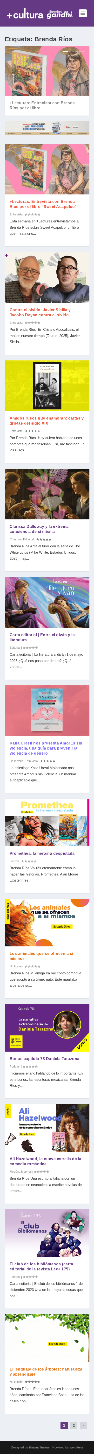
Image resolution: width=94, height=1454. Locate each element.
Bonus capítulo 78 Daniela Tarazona (45, 1059)
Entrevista (16, 214)
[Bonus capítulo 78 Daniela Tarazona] (47, 1028)
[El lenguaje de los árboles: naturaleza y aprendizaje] (47, 1338)
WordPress (76, 1447)
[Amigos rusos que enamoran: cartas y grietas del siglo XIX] (47, 385)
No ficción (16, 966)
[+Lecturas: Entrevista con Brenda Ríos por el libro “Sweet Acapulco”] (47, 169)
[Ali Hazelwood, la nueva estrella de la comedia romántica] (47, 1128)
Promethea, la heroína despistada (42, 853)
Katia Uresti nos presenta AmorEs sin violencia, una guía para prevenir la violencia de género (46, 748)
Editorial (28, 539)
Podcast (15, 1066)
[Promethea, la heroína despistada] (47, 822)
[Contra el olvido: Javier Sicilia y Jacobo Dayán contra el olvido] (47, 277)
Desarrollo (16, 761)
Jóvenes (26, 1171)
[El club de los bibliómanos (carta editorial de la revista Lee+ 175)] (47, 1233)
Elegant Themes (39, 1447)
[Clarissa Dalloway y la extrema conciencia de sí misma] (47, 494)
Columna (16, 539)
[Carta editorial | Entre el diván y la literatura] (47, 602)
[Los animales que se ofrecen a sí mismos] (47, 922)
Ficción (14, 861)
